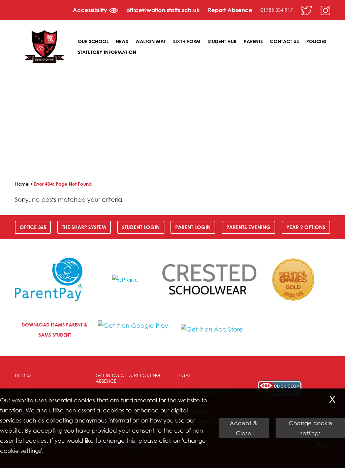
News (122, 41)
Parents (253, 41)
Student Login (141, 227)
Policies (316, 41)
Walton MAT (150, 41)
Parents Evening (248, 227)
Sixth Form (186, 41)
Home (22, 184)
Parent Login (193, 227)
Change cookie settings (310, 428)
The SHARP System (84, 227)
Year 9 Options (305, 227)
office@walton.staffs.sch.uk (163, 9)
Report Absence (230, 9)
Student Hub (222, 41)
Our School (93, 41)
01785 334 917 (276, 9)
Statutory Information (107, 52)
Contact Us (284, 41)
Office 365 (33, 227)
